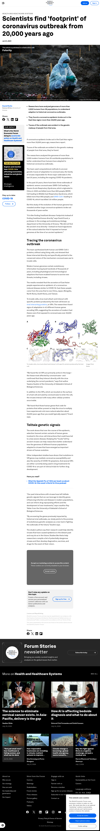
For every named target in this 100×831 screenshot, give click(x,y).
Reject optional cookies (82, 821)
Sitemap (50, 822)
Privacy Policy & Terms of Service (50, 818)
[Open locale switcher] (2, 825)
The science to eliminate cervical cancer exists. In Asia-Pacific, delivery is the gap (24, 715)
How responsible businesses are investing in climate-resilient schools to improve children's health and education (37, 754)
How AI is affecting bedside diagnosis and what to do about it (74, 715)
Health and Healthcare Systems (17, 14)
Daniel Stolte (7, 106)
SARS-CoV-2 (59, 197)
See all (94, 674)
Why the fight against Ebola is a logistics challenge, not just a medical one (85, 752)
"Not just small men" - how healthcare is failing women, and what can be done (13, 752)
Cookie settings (82, 826)
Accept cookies (50, 571)
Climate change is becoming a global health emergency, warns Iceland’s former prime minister (62, 753)
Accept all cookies (82, 815)
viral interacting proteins (37, 304)
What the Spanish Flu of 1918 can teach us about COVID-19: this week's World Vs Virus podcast (48, 482)
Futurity (6, 50)
